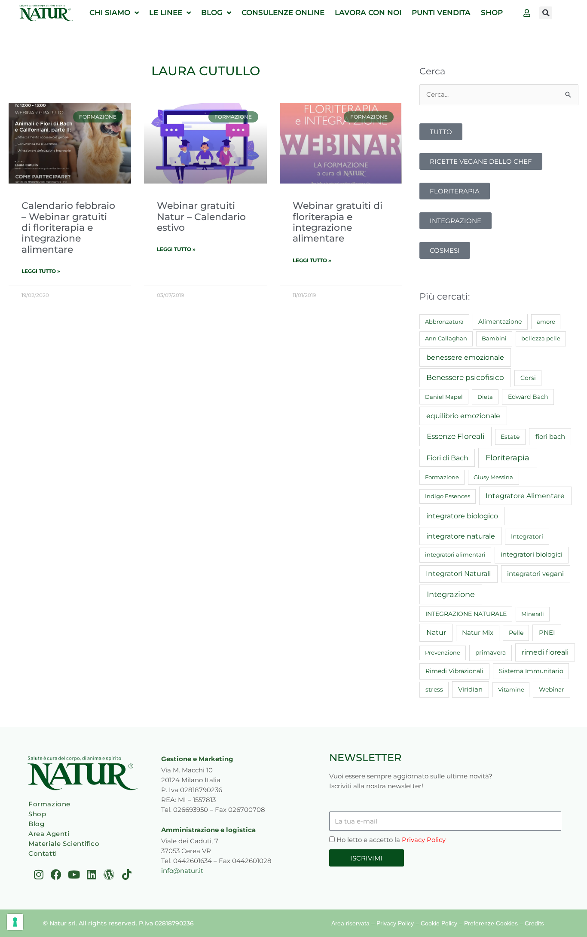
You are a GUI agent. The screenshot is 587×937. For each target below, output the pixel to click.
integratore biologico (462, 515)
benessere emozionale (465, 357)
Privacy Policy (424, 840)
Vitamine (511, 689)
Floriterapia (507, 457)
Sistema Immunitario (531, 671)
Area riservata (350, 923)
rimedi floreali (545, 652)
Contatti (42, 853)
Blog (36, 824)
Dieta (485, 396)
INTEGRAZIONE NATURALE (466, 614)
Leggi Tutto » (40, 271)
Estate (510, 437)
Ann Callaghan (446, 338)
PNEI (547, 633)
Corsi (528, 377)
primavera (490, 652)
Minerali (532, 613)
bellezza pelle (540, 338)
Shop (37, 814)
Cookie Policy (439, 923)
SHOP (492, 12)
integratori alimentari (455, 554)
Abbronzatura (444, 321)
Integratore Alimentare (525, 495)
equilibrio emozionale (463, 415)
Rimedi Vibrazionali (454, 671)
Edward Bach (528, 397)
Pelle (516, 633)
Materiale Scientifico (64, 843)
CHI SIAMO (109, 12)
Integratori (527, 536)
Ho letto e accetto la (391, 840)
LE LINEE (165, 12)
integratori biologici (532, 554)
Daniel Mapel (444, 396)
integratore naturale (460, 536)
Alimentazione (500, 321)
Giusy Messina (493, 477)
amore (546, 321)
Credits (534, 923)
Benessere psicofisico (465, 377)
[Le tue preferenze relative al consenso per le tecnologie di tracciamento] (15, 922)
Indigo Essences (447, 496)
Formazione (442, 477)
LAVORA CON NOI (368, 12)
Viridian (470, 689)
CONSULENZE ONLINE (283, 12)
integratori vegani (535, 574)
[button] (545, 12)
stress (434, 689)
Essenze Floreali (456, 436)
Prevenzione (442, 652)
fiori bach (550, 436)
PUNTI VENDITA (441, 12)
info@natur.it (182, 871)
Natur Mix (477, 633)
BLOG (212, 12)
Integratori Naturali (458, 574)
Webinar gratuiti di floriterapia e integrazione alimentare (337, 222)
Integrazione (451, 594)
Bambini (494, 338)
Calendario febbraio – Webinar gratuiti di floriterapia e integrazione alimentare (68, 227)
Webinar (551, 689)
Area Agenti (49, 834)
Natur (436, 632)
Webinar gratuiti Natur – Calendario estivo (201, 216)
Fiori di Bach (447, 457)
